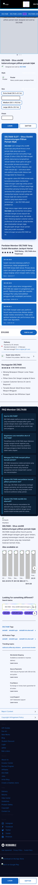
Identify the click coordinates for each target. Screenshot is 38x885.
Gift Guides (6, 728)
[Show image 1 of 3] (17, 54)
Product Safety (7, 805)
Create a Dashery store (10, 783)
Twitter (8, 830)
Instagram (9, 823)
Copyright (5, 808)
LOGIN (10, 880)
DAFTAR (28, 881)
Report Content (7, 711)
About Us (5, 760)
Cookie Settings (7, 814)
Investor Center (7, 763)
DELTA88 (5, 14)
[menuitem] (5, 14)
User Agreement (7, 850)
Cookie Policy (28, 850)
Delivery (5, 791)
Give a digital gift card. (23, 349)
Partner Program (8, 766)
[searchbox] (19, 607)
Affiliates (5, 770)
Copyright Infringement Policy (13, 717)
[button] (28, 568)
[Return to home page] (12, 4)
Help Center (6, 798)
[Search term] (27, 4)
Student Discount (8, 741)
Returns (4, 795)
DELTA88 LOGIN (18, 14)
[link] (6, 613)
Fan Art (4, 731)
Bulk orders (6, 751)
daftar (4, 748)
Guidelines (5, 801)
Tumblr (8, 833)
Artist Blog (5, 779)
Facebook (9, 827)
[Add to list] (4, 552)
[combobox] (26, 4)
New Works (6, 735)
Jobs (3, 776)
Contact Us (6, 811)
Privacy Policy (17, 850)
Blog (3, 738)
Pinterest (9, 837)
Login (4, 744)
